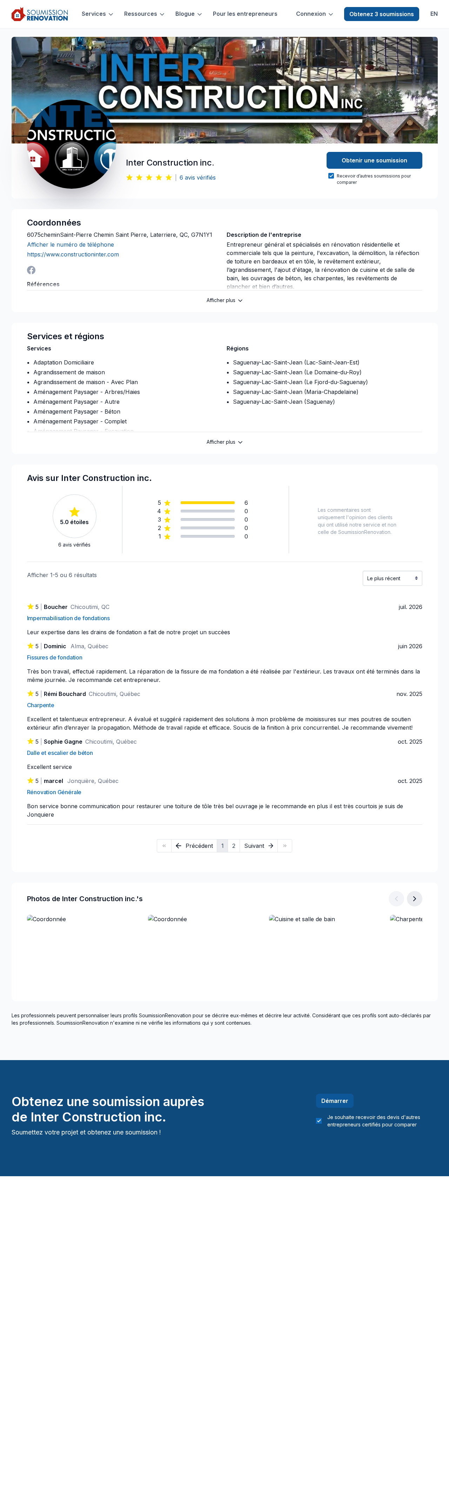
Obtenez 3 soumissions (381, 14)
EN (434, 14)
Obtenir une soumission (374, 160)
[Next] (284, 845)
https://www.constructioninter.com (73, 254)
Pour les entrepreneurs (245, 14)
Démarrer (334, 1100)
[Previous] (164, 845)
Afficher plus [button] (221, 300)
